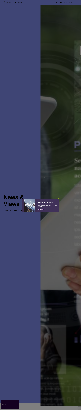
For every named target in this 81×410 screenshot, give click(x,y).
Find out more (40, 209)
